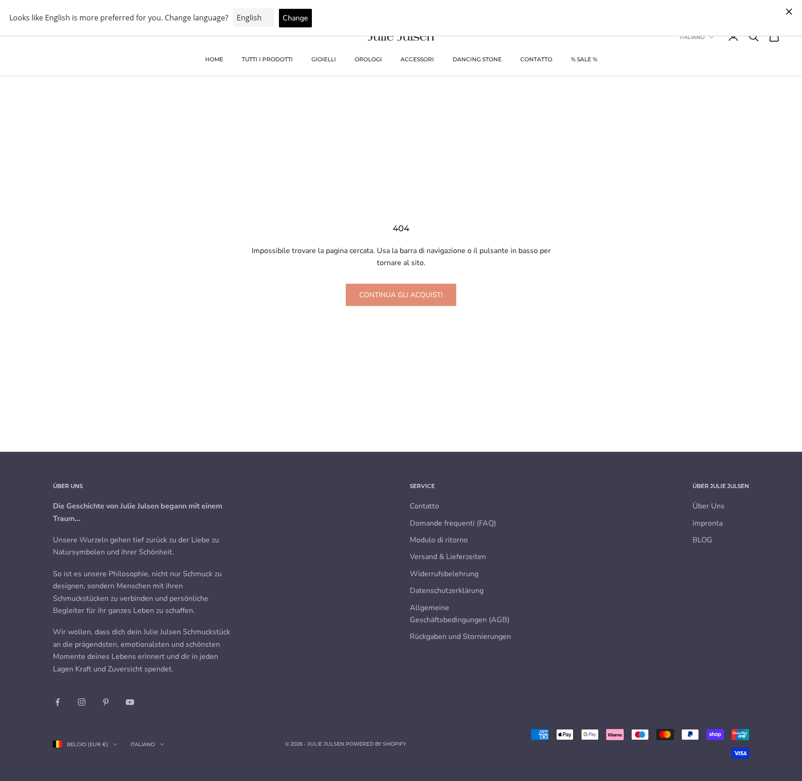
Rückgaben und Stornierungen (460, 636)
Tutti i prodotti (267, 59)
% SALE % (584, 59)
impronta (707, 523)
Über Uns (708, 506)
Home (214, 59)
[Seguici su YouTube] (130, 702)
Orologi (368, 59)
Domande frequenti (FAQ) (453, 523)
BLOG (702, 540)
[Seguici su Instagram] (81, 702)
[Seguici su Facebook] (57, 702)
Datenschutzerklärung (447, 591)
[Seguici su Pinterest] (105, 702)
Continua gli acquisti (401, 294)
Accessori (417, 59)
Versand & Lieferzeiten (448, 557)
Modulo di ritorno (439, 540)
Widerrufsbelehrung (444, 574)
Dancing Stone (477, 59)
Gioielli (323, 59)
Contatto (536, 59)
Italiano (692, 37)
